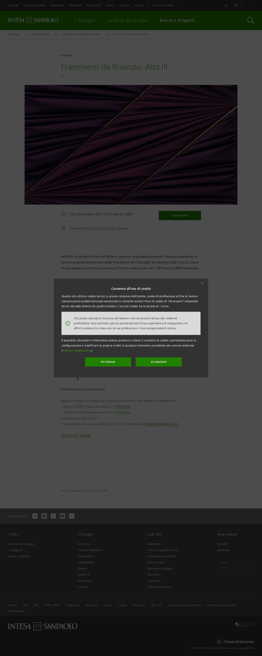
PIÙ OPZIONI (108, 362)
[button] (202, 283)
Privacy (67, 350)
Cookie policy (82, 350)
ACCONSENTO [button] (159, 362)
